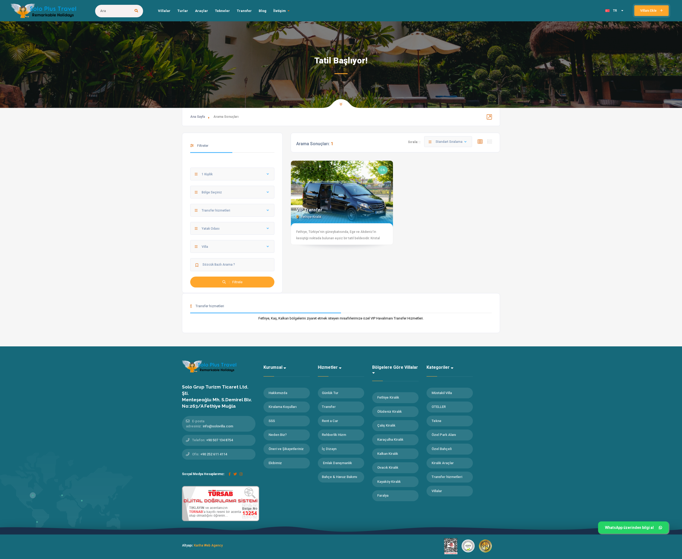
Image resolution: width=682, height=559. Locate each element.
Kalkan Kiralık (387, 454)
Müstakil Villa (442, 393)
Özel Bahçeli (442, 449)
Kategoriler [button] (439, 367)
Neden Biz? (278, 435)
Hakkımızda (278, 393)
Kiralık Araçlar (443, 463)
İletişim (279, 11)
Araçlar (201, 11)
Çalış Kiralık (386, 425)
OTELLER (439, 407)
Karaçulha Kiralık (390, 439)
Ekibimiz (275, 463)
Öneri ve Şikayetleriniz (286, 449)
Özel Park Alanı (444, 435)
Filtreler (202, 146)
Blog (262, 11)
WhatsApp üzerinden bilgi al (629, 527)
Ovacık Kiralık (387, 467)
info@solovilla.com (218, 426)
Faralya (382, 495)
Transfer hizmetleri (447, 477)
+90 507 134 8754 (219, 440)
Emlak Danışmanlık (337, 463)
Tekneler (222, 11)
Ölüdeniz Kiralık (389, 412)
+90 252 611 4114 (213, 454)
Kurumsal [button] (273, 367)
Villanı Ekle (648, 11)
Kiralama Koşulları (283, 407)
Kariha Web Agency (208, 545)
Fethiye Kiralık (310, 217)
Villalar (164, 11)
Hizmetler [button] (328, 367)
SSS (272, 421)
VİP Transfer (309, 209)
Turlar (182, 11)
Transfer (244, 11)
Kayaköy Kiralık (389, 482)
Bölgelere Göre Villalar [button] (395, 367)
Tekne (436, 421)
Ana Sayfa (197, 117)
